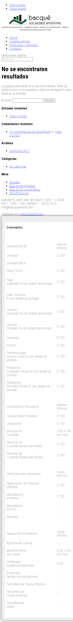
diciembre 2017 (19, 151)
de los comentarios (24, 189)
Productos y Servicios (23, 45)
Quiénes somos (19, 41)
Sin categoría (17, 166)
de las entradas (22, 186)
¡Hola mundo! (18, 116)
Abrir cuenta (17, 5)
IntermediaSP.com (31, 214)
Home (13, 37)
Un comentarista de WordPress (29, 132)
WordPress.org (19, 193)
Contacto (15, 48)
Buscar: (6, 100)
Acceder (14, 182)
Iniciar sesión (17, 8)
